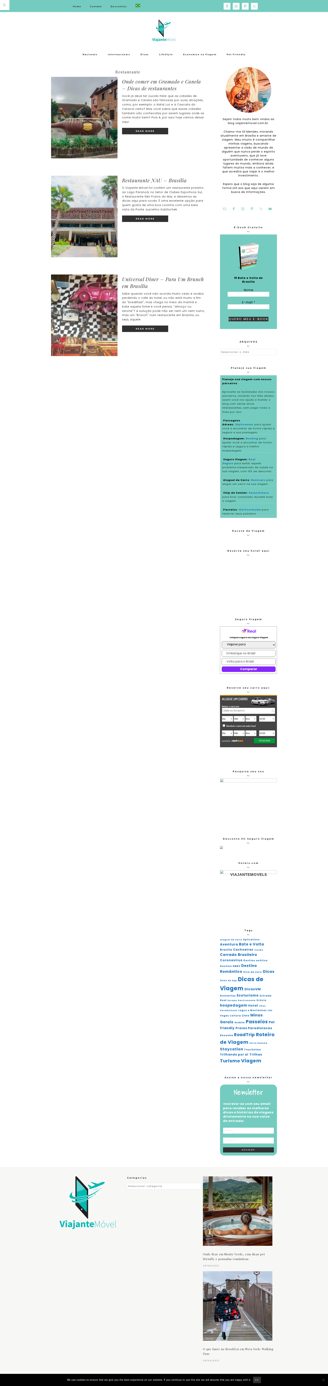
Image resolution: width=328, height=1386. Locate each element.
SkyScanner (244, 424)
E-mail (248, 302)
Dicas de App (228, 980)
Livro (245, 1015)
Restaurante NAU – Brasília (154, 180)
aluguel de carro (231, 939)
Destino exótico (255, 960)
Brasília (226, 950)
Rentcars (258, 480)
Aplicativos (251, 939)
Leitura (235, 1015)
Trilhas (255, 1054)
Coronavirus (231, 960)
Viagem (251, 1060)
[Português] (138, 6)
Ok (257, 1380)
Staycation (231, 1049)
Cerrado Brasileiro (238, 954)
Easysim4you (259, 493)
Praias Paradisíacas (254, 1028)
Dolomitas (228, 995)
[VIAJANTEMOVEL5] (221, 848)
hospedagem (233, 1005)
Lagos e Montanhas (252, 1010)
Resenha (226, 1035)
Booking (252, 438)
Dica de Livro (252, 972)
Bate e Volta (251, 944)
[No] (323, 1380)
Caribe (258, 950)
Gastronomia (246, 1000)
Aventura (229, 944)
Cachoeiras (243, 950)
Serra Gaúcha (258, 1043)
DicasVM (252, 989)
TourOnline (252, 1049)
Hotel (253, 1005)
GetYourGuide (250, 509)
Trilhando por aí (234, 1054)
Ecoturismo (248, 995)
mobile (239, 1022)
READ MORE (145, 131)
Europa (232, 1000)
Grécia (261, 1000)
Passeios (257, 1022)
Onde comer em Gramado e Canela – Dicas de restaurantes (161, 85)
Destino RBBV (230, 966)
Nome (248, 290)
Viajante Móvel (164, 30)
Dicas (268, 971)
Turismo (230, 1061)
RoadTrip (244, 1035)
